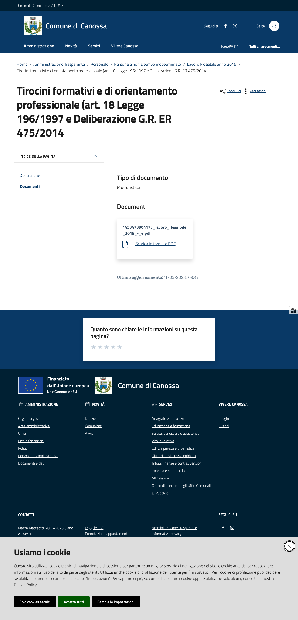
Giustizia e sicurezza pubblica (174, 455)
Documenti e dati (31, 463)
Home (22, 64)
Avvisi (89, 433)
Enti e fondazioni (31, 441)
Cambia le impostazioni (115, 602)
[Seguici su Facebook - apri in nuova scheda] (223, 25)
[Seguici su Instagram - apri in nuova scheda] (233, 25)
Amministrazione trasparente (174, 527)
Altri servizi (160, 478)
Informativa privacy (167, 533)
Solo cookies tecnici (35, 602)
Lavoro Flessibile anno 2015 (211, 64)
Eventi (224, 426)
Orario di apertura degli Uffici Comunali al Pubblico (181, 489)
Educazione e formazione (171, 426)
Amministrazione (41, 404)
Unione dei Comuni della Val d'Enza (41, 5)
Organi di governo (31, 418)
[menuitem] (39, 46)
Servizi (165, 404)
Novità (98, 404)
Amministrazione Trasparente (59, 64)
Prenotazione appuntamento (107, 533)
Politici (23, 448)
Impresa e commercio (168, 470)
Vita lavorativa (163, 441)
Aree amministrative (34, 426)
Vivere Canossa (233, 404)
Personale (99, 64)
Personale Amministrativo (38, 455)
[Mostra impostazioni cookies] (293, 310)
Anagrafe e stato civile (169, 418)
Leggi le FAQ (94, 527)
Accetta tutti (74, 602)
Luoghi (224, 418)
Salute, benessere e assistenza (175, 433)
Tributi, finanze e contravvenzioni (177, 463)
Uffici (22, 433)
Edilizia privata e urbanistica (173, 448)
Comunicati (93, 426)
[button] (274, 25)
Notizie (90, 418)
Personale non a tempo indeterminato (147, 64)
